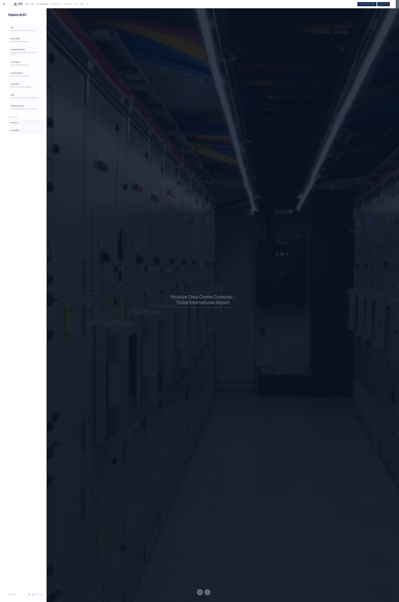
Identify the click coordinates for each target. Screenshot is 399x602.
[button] (29, 4)
